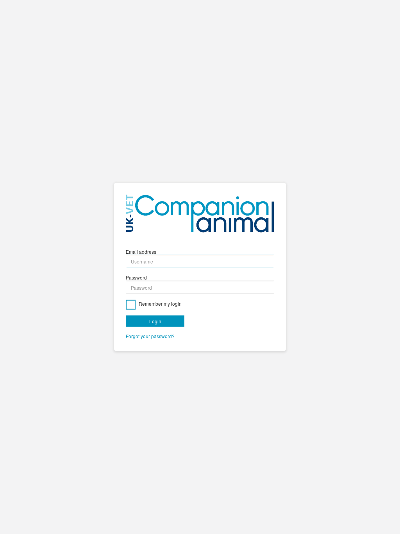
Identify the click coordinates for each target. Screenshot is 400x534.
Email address (141, 251)
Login (155, 321)
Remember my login (160, 304)
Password (136, 277)
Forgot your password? (150, 336)
